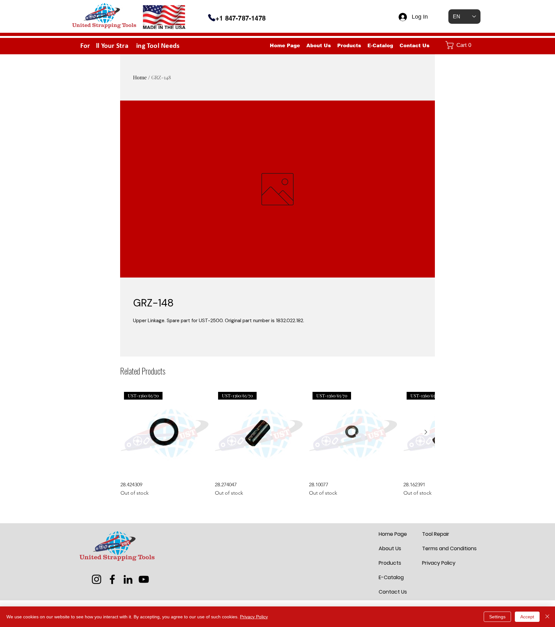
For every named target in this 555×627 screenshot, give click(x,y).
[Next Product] (426, 432)
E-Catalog (391, 577)
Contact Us (393, 592)
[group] (277, 442)
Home (140, 77)
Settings (497, 616)
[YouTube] (143, 579)
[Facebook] (112, 579)
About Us (390, 548)
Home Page (393, 534)
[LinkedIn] (128, 579)
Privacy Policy (437, 563)
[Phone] (211, 17)
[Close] (547, 617)
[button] (461, 45)
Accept (527, 616)
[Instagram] (96, 579)
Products (390, 563)
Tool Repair (435, 534)
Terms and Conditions (437, 548)
